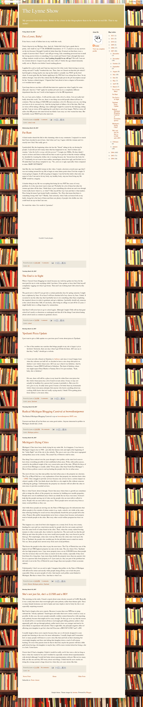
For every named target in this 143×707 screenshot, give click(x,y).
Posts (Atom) (35, 680)
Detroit (30, 584)
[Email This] (55, 120)
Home (54, 676)
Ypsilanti (34, 401)
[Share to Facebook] (61, 120)
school (30, 123)
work (33, 123)
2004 (113, 158)
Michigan (30, 432)
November (116, 58)
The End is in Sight (32, 276)
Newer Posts (27, 676)
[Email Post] (50, 119)
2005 (113, 155)
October (115, 63)
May (114, 81)
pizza (29, 401)
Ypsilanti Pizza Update (34, 333)
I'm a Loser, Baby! (32, 36)
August (115, 71)
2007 (113, 51)
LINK (26, 478)
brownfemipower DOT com (67, 416)
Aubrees (57, 359)
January (115, 147)
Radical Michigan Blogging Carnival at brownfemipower (53, 411)
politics (36, 432)
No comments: (46, 429)
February (115, 142)
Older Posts (81, 676)
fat (28, 266)
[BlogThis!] (57, 120)
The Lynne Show (40, 10)
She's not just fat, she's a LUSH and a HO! (45, 594)
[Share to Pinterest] (63, 120)
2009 (113, 45)
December (116, 53)
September (116, 66)
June (114, 78)
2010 (113, 42)
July (114, 74)
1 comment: (44, 119)
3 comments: (45, 263)
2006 (113, 152)
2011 (113, 39)
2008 (113, 48)
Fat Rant (27, 132)
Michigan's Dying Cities (35, 442)
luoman (75, 692)
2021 (113, 36)
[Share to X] (59, 120)
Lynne (97, 46)
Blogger (88, 692)
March (115, 87)
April (115, 84)
